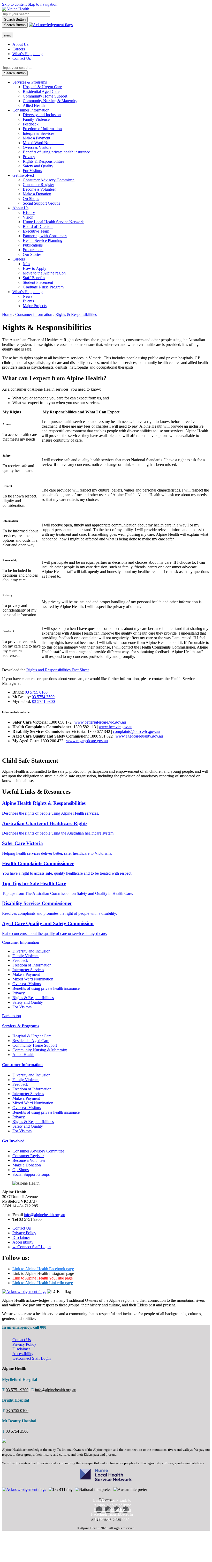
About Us (20, 44)
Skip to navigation (42, 4)
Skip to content (14, 4)
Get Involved (23, 175)
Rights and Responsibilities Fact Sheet (57, 670)
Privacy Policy (24, 1233)
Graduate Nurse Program (43, 287)
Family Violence (36, 119)
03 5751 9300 (43, 701)
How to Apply (34, 268)
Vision (28, 217)
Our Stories (32, 254)
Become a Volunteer (39, 189)
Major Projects (35, 305)
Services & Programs (29, 82)
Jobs (26, 264)
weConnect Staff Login (31, 1247)
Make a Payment (36, 138)
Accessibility (22, 1242)
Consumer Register (38, 184)
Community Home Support (45, 96)
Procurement (33, 250)
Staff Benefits (34, 278)
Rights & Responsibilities (43, 161)
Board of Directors (38, 226)
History (29, 212)
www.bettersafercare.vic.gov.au (100, 722)
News (27, 296)
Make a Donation (37, 194)
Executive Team (36, 231)
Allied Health (34, 105)
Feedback (31, 124)
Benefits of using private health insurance (56, 152)
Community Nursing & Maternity (50, 101)
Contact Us (21, 58)
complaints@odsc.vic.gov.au (136, 731)
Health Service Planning (42, 240)
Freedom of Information (42, 129)
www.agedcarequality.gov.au (139, 736)
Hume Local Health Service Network (53, 222)
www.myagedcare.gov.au (87, 741)
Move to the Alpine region (44, 273)
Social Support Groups (41, 203)
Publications (33, 245)
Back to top (11, 1016)
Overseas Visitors (37, 147)
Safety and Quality (38, 166)
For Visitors (32, 170)
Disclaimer (21, 1237)
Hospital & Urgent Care (42, 87)
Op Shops (31, 198)
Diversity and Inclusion (42, 115)
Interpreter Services (38, 133)
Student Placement (38, 282)
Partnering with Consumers (45, 236)
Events (28, 301)
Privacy (29, 156)
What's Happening (27, 53)
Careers (18, 49)
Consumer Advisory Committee (48, 180)
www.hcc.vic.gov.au (115, 727)
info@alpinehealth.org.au (44, 1215)
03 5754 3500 (43, 697)
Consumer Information (30, 110)
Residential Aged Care (41, 91)
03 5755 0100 (36, 692)
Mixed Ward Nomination (43, 142)
